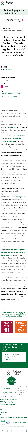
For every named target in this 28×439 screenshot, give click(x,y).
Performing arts (14, 96)
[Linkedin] (16, 431)
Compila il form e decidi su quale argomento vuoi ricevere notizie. (12, 357)
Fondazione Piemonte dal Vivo (15, 136)
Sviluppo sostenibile (6, 99)
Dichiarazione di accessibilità (7, 404)
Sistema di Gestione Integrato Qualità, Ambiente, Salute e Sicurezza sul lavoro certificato (13, 425)
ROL (1, 409)
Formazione (19, 93)
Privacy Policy (3, 417)
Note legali (19, 417)
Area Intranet (3, 412)
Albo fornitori (3, 415)
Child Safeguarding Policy (6, 402)
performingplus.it (19, 197)
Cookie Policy (11, 417)
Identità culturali (5, 96)
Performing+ (11, 127)
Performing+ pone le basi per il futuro (11, 30)
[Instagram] (11, 431)
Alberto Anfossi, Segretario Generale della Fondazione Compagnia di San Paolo (13, 252)
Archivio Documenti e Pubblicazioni (9, 399)
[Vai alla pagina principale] (7, 3)
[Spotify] (26, 431)
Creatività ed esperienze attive (8, 93)
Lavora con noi (3, 407)
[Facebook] (2, 431)
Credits (25, 417)
